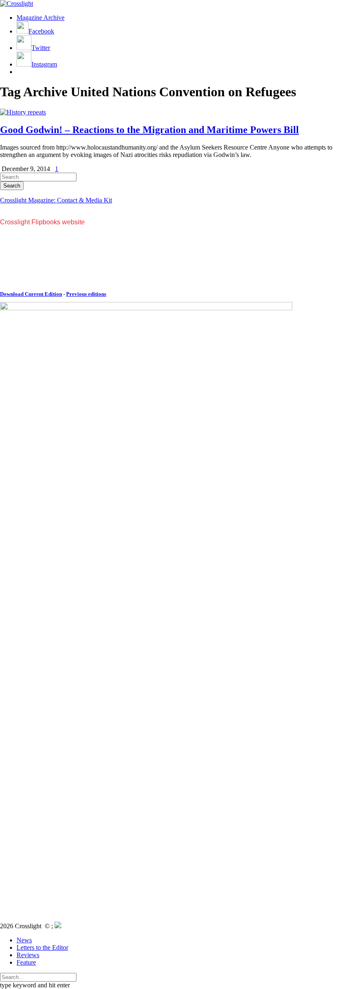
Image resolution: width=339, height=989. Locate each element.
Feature (26, 962)
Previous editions (86, 294)
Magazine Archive (40, 17)
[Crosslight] (16, 3)
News (24, 940)
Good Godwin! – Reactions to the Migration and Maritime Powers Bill (149, 129)
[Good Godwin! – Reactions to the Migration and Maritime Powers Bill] (23, 112)
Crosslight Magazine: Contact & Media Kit (56, 200)
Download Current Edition (31, 294)
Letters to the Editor (42, 947)
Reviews (28, 954)
